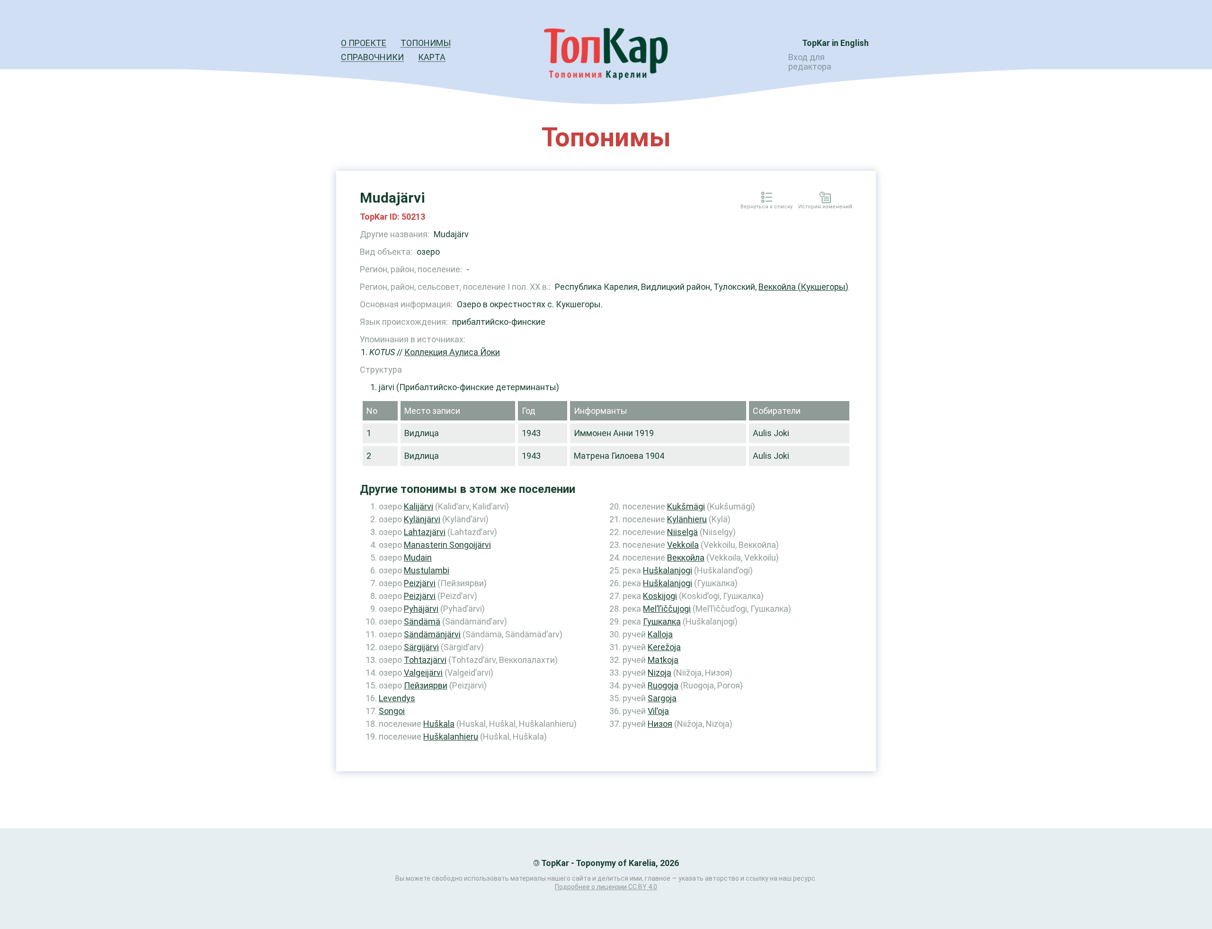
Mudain (418, 558)
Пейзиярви (425, 685)
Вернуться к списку (766, 207)
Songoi (392, 711)
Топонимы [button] (426, 43)
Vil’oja (658, 711)
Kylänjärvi (422, 519)
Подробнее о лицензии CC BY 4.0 (606, 887)
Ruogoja (663, 685)
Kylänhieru (687, 519)
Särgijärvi (421, 647)
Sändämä (422, 621)
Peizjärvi (420, 583)
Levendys (397, 698)
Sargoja (662, 698)
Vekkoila (683, 545)
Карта (432, 57)
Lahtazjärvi (425, 532)
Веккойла (685, 558)
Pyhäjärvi (421, 609)
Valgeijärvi (423, 673)
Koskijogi (660, 596)
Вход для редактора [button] (809, 61)
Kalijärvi (418, 506)
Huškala (438, 724)
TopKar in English (835, 43)
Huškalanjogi (667, 570)
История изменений (825, 207)
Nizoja (659, 673)
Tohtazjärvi (425, 660)
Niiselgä (682, 532)
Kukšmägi (686, 506)
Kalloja (660, 634)
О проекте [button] (363, 43)
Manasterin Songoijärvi (447, 545)
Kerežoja (664, 647)
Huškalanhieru (450, 736)
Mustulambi (426, 570)
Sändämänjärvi (432, 634)
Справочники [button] (372, 57)
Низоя (660, 724)
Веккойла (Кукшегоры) (803, 287)
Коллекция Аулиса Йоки (452, 352)
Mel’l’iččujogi (667, 609)
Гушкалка (662, 621)
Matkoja (663, 660)
